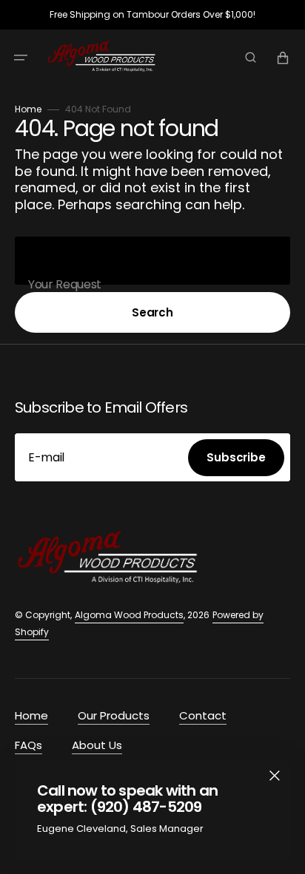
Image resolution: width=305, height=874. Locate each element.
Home (28, 109)
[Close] (274, 775)
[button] (20, 57)
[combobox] (152, 261)
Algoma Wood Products (129, 615)
